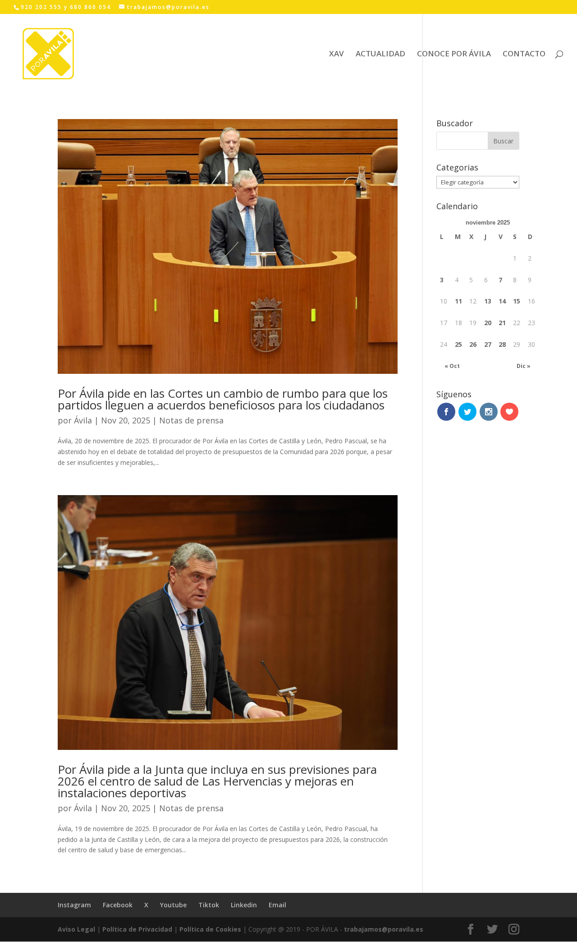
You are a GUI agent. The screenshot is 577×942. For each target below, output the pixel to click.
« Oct (452, 366)
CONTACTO (524, 55)
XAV (336, 55)
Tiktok (208, 905)
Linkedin (244, 905)
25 (458, 344)
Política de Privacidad (137, 929)
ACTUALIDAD (380, 55)
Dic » (524, 366)
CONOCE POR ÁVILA (454, 55)
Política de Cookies (210, 929)
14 (502, 301)
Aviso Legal (76, 929)
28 (502, 344)
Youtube (173, 905)
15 (516, 301)
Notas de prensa (191, 420)
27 (487, 344)
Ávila (83, 420)
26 (472, 344)
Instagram (74, 905)
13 (487, 301)
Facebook (118, 905)
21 (502, 322)
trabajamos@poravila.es (383, 929)
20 (487, 322)
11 (458, 301)
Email (277, 905)
